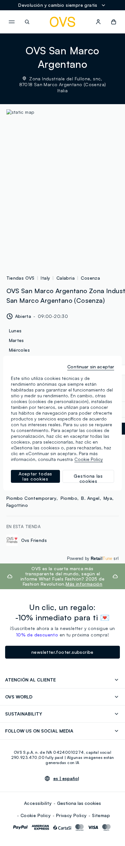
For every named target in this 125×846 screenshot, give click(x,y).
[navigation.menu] (11, 21)
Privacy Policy (71, 815)
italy (45, 278)
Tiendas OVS (20, 278)
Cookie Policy (36, 815)
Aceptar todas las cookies (35, 476)
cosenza (90, 278)
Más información (84, 584)
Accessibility (38, 803)
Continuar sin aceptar (90, 366)
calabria (65, 278)
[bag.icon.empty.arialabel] (113, 21)
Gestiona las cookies (79, 803)
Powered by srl (93, 558)
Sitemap (101, 815)
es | (66, 778)
